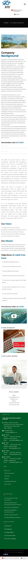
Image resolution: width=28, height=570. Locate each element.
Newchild (20, 552)
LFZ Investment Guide (9, 535)
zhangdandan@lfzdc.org (15, 462)
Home (6, 22)
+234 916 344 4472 (15, 436)
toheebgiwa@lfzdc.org (15, 454)
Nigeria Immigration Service (12, 517)
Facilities (7, 476)
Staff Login (7, 484)
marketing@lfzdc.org (11, 432)
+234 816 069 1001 (15, 444)
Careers (6, 478)
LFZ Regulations (8, 529)
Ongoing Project (9, 473)
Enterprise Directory (10, 481)
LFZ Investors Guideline (10, 538)
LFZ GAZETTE (7, 526)
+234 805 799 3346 (15, 452)
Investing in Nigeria (9, 532)
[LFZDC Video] (14, 316)
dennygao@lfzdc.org (14, 448)
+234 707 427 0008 (15, 458)
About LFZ (7, 470)
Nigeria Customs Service (11, 514)
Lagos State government (11, 507)
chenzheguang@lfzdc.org (16, 440)
